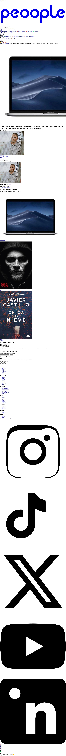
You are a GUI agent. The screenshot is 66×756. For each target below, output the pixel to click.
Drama (3, 397)
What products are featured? (5, 345)
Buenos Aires (4, 383)
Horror (3, 400)
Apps (31, 31)
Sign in (5, 32)
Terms (3, 417)
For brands (13, 38)
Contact (1, 40)
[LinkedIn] (33, 743)
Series (6, 31)
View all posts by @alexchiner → (5, 187)
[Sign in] (12, 32)
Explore (3, 43)
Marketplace (36, 31)
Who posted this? (4, 344)
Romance (3, 401)
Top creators (2, 38)
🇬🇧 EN (4, 42)
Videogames (23, 31)
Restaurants (10, 31)
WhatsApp (2, 161)
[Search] (11, 32)
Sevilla (3, 380)
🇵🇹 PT (6, 42)
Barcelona (3, 378)
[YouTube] (33, 678)
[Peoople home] (33, 25)
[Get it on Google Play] (13, 418)
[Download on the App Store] (5, 418)
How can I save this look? (5, 346)
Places (28, 31)
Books (19, 31)
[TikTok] (33, 548)
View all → (4, 384)
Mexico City (4, 382)
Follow (1, 157)
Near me (32, 36)
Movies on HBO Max (5, 389)
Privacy (3, 416)
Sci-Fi (3, 399)
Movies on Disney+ (5, 390)
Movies (2, 31)
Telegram (5, 161)
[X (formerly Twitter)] (33, 613)
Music (15, 31)
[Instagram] (33, 483)
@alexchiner (7, 43)
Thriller (3, 398)
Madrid (3, 377)
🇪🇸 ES (1, 42)
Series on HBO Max (5, 392)
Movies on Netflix (5, 388)
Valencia (3, 379)
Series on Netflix (4, 391)
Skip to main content (3, 0)
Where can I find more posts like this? (7, 347)
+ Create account (8, 32)
